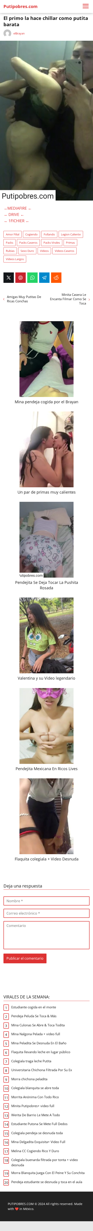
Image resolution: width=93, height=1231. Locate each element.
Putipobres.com (20, 6)
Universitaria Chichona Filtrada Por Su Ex (41, 1070)
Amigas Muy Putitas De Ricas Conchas (24, 299)
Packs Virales (51, 243)
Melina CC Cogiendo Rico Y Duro (35, 1151)
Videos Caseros (64, 251)
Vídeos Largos (15, 259)
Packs (9, 243)
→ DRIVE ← (13, 214)
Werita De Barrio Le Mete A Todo (35, 1115)
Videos (44, 251)
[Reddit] (56, 277)
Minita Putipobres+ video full (32, 1106)
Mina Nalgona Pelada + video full (35, 1034)
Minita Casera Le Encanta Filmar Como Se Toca (68, 298)
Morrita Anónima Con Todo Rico (35, 1097)
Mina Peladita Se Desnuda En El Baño (38, 1043)
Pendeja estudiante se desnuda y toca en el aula (46, 1182)
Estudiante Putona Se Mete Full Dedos (39, 1124)
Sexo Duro (27, 251)
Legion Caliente (71, 234)
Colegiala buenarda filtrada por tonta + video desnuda (44, 1162)
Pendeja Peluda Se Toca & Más (33, 1016)
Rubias (10, 251)
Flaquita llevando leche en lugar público (40, 1052)
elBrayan (19, 33)
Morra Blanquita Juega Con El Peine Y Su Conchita (48, 1173)
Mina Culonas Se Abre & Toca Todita (38, 1025)
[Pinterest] (20, 277)
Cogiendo (31, 234)
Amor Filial (12, 234)
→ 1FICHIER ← (16, 220)
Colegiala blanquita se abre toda (35, 1088)
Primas (70, 243)
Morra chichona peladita (29, 1079)
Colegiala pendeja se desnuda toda (37, 1133)
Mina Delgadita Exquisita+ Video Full (38, 1142)
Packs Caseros (28, 243)
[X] (8, 277)
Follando (49, 234)
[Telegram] (44, 277)
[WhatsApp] (32, 277)
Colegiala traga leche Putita (31, 1061)
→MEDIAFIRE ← (17, 208)
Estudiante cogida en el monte (33, 1007)
